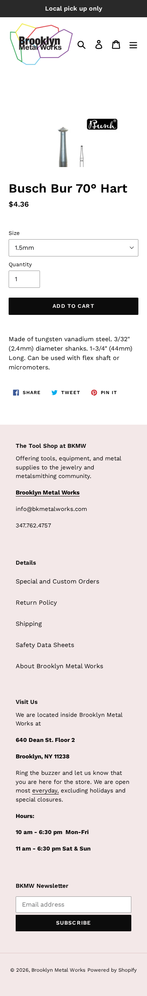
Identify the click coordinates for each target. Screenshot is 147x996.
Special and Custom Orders (57, 581)
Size (14, 233)
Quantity (20, 264)
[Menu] (133, 44)
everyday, (45, 790)
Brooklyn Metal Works (58, 970)
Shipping (29, 623)
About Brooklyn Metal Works (59, 666)
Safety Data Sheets (45, 645)
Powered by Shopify (112, 970)
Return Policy (36, 602)
